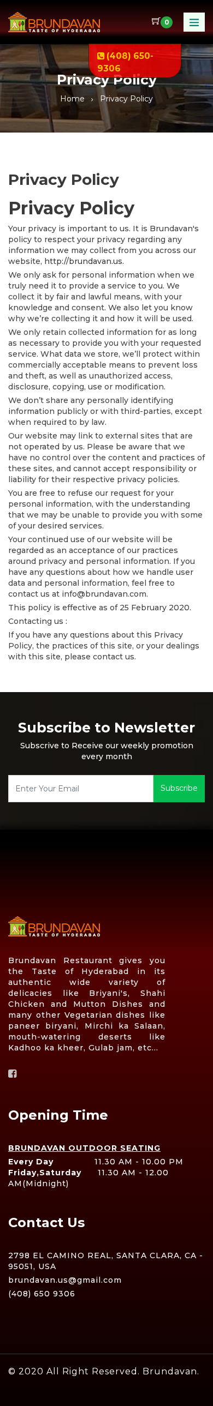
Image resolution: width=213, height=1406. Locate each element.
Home (72, 99)
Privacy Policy (126, 99)
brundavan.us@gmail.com (65, 1280)
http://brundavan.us (83, 261)
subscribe (179, 788)
